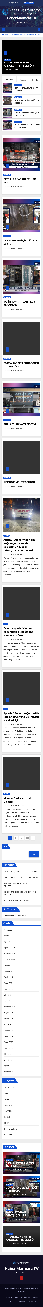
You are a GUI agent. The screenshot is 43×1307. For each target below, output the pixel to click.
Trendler (35, 80)
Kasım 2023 (9, 1048)
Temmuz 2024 (9, 1007)
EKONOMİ (8, 1099)
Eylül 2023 (8, 1060)
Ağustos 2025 (9, 948)
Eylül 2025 (8, 942)
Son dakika (9, 80)
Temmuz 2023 (9, 1072)
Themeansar (21, 1291)
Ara (5, 846)
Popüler (23, 80)
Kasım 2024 (9, 989)
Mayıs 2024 (8, 1013)
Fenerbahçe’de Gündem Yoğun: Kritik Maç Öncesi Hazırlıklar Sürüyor (18, 632)
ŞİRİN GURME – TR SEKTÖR (19, 482)
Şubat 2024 (8, 1030)
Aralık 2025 (8, 936)
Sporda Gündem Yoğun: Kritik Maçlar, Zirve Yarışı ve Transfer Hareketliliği (21, 717)
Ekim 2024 (8, 995)
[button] (35, 30)
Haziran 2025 (9, 959)
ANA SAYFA (9, 1088)
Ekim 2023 (8, 1054)
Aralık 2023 (8, 1042)
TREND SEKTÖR (11, 1129)
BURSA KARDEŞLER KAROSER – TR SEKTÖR (20, 1238)
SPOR (5, 624)
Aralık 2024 (8, 983)
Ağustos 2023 (9, 1066)
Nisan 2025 (8, 965)
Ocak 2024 (8, 1036)
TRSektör (10, 59)
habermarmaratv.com (17, 69)
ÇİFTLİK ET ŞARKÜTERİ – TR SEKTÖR (20, 872)
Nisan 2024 (8, 1019)
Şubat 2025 (8, 971)
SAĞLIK (7, 1117)
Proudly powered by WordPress (15, 1288)
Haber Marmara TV (21, 18)
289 (27, 838)
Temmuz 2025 (9, 954)
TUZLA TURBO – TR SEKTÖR (18, 64)
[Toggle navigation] (20, 30)
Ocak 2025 (8, 977)
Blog (6, 1093)
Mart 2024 (8, 1024)
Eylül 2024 (8, 1001)
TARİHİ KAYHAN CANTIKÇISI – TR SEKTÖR (16, 1215)
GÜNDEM (6, 535)
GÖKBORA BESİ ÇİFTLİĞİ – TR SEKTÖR (21, 878)
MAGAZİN (8, 1111)
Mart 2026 (8, 930)
